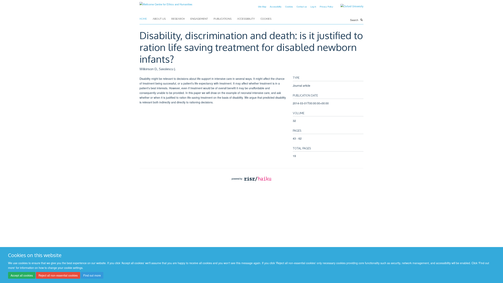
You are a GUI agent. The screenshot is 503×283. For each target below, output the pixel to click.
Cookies (289, 6)
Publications (222, 18)
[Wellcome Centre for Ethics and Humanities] (166, 3)
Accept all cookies (22, 275)
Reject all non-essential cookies (58, 275)
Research (178, 18)
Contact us (301, 6)
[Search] (361, 19)
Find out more (92, 275)
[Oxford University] (349, 6)
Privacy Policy (326, 6)
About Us (159, 18)
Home (143, 18)
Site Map (262, 6)
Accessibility (276, 6)
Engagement (199, 18)
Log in (313, 6)
